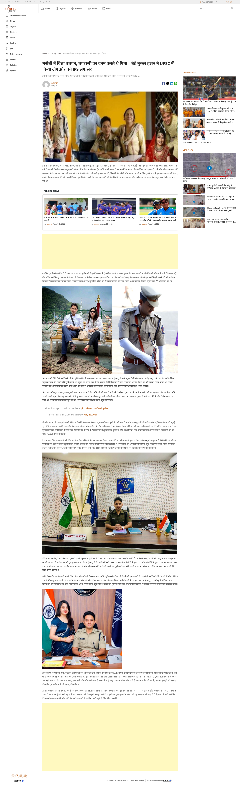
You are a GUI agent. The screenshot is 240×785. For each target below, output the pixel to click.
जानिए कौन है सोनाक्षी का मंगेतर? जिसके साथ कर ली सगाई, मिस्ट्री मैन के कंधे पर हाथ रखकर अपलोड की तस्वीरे (220, 121)
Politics (13, 59)
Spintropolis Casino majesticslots (196, 142)
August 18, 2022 (59, 224)
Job (11, 48)
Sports (13, 70)
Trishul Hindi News (136, 780)
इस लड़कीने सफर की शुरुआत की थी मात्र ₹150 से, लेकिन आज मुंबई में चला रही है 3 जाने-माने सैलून (220, 110)
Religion (13, 65)
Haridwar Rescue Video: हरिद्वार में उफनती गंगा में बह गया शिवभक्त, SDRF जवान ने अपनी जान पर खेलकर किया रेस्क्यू (220, 198)
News (108, 8)
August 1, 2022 (153, 224)
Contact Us (28, 2)
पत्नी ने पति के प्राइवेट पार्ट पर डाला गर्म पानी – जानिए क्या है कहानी (66, 219)
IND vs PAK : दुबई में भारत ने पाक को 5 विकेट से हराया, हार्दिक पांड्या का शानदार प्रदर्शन (113, 219)
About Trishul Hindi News (13, 2)
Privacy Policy (39, 2)
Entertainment (16, 54)
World (94, 8)
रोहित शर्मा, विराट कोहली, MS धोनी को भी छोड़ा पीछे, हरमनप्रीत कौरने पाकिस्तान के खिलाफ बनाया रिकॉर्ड (159, 219)
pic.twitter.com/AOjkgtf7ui (95, 408)
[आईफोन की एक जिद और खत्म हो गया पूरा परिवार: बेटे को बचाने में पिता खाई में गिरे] (209, 168)
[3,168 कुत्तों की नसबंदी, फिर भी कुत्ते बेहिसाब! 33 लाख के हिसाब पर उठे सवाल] (194, 190)
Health (13, 43)
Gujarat (62, 8)
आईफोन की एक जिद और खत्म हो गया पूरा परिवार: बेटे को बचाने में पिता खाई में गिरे (208, 180)
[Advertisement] (139, 32)
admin (49, 224)
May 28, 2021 (90, 415)
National (78, 8)
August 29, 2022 (106, 224)
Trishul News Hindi (18, 15)
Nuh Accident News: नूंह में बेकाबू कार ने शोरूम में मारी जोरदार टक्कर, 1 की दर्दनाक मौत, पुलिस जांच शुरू (221, 209)
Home (47, 8)
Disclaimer (50, 2)
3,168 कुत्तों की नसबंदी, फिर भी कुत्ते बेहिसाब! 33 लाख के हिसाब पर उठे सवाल (221, 187)
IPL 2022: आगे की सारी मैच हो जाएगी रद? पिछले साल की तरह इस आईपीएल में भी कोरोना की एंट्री (209, 103)
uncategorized (55, 53)
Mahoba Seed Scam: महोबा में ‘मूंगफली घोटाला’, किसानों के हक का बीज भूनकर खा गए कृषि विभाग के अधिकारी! (221, 220)
